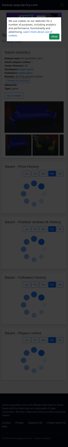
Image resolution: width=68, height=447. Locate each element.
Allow (54, 36)
